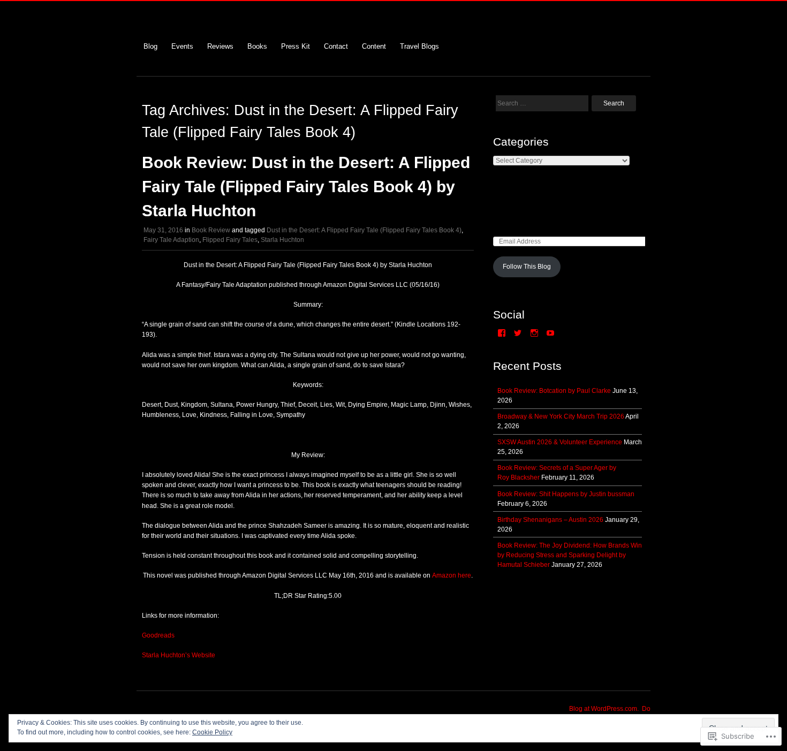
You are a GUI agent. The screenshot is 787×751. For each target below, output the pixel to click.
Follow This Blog (527, 266)
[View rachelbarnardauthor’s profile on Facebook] (501, 333)
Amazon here (451, 575)
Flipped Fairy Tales (230, 240)
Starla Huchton (282, 240)
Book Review (211, 230)
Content (374, 46)
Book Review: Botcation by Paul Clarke (554, 391)
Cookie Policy (212, 732)
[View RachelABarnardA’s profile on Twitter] (517, 333)
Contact (336, 46)
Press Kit (295, 46)
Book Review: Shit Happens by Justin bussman (565, 494)
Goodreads (158, 635)
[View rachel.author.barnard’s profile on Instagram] (534, 333)
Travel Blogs (419, 46)
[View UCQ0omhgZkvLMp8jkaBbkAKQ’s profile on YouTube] (550, 333)
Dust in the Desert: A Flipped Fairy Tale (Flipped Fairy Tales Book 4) (364, 230)
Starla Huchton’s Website (178, 655)
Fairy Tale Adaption (171, 240)
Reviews (220, 46)
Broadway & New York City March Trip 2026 (560, 416)
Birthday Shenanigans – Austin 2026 (550, 520)
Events (182, 46)
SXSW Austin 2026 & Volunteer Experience (559, 442)
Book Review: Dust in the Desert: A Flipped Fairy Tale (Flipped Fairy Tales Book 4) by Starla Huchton (306, 186)
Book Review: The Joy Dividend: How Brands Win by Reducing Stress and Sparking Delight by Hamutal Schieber (569, 555)
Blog (150, 46)
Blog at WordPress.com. (604, 708)
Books (257, 46)
